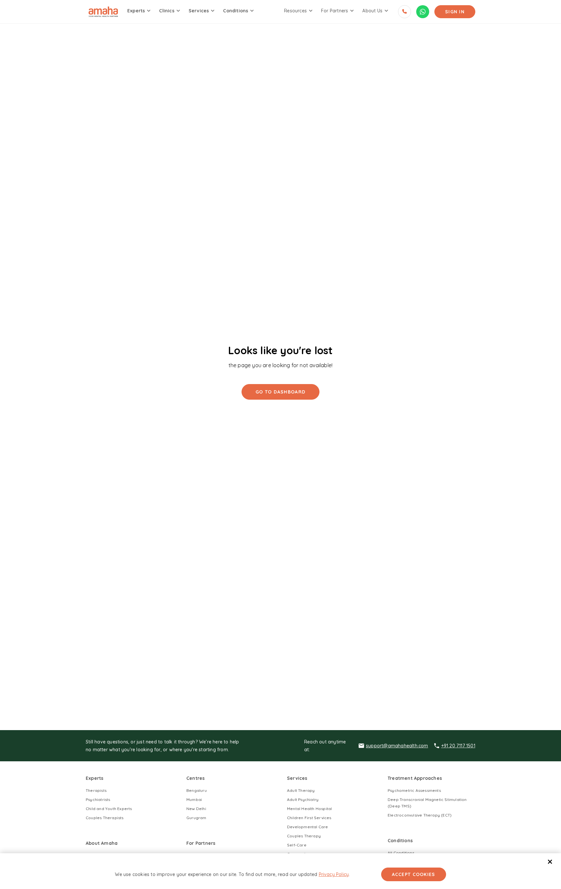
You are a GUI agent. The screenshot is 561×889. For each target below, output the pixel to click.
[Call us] (404, 11)
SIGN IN (455, 12)
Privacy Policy (334, 874)
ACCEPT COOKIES (413, 874)
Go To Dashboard (280, 392)
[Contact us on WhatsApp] (422, 11)
